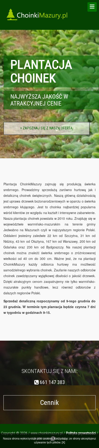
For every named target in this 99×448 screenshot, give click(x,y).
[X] (63, 442)
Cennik (49, 402)
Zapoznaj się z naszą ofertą (46, 128)
